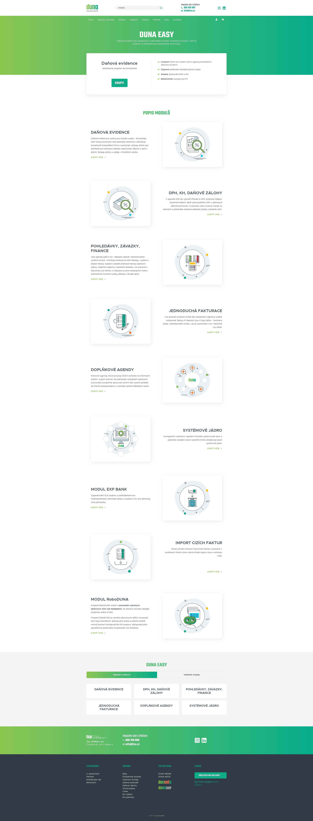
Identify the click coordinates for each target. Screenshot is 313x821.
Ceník (125, 791)
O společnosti (92, 774)
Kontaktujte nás (93, 779)
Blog (167, 20)
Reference (91, 782)
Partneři (156, 20)
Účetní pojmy (129, 788)
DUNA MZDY (164, 777)
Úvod (90, 20)
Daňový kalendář (130, 782)
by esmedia (159, 816)
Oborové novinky (131, 779)
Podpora (134, 20)
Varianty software (106, 20)
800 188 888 (189, 7)
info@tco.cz (189, 10)
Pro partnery (128, 797)
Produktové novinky (132, 777)
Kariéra (145, 20)
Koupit (119, 83)
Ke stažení (127, 794)
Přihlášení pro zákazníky (209, 775)
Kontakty (177, 20)
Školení (122, 20)
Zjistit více (97, 157)
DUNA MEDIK (164, 774)
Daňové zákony (130, 785)
